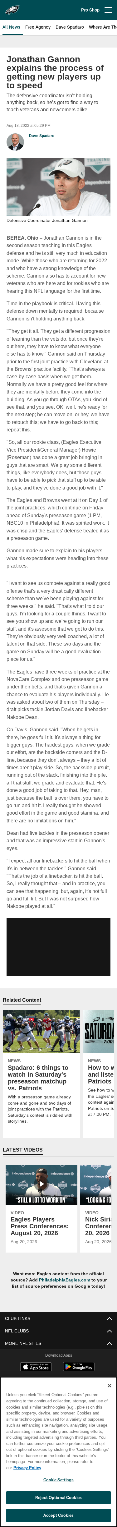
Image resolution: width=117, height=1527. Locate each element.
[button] (58, 946)
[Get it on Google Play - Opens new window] (78, 1369)
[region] (58, 1455)
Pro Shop (90, 9)
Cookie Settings (58, 1479)
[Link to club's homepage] (12, 7)
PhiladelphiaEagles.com (64, 1279)
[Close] (109, 1392)
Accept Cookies (58, 1515)
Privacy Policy (75, 1467)
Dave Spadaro (41, 136)
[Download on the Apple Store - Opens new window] (36, 1367)
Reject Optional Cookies (58, 1497)
